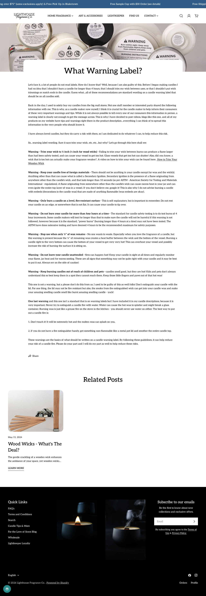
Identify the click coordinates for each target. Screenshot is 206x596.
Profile (194, 582)
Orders (183, 582)
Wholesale (14, 537)
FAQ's (11, 508)
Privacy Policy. (179, 533)
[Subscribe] (194, 521)
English (12, 575)
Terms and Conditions (20, 514)
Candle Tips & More (19, 525)
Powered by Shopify (58, 582)
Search (11, 520)
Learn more (16, 468)
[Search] (181, 16)
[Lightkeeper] (7, 589)
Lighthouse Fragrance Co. (31, 582)
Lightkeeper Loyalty (19, 543)
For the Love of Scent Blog (22, 531)
